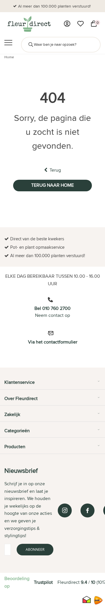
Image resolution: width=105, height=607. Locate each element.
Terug (55, 170)
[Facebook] (87, 510)
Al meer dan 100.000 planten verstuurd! (54, 6)
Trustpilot (43, 582)
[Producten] (67, 24)
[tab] (52, 384)
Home (9, 56)
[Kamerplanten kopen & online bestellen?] (28, 24)
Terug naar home (52, 185)
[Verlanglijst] (80, 24)
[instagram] (65, 510)
